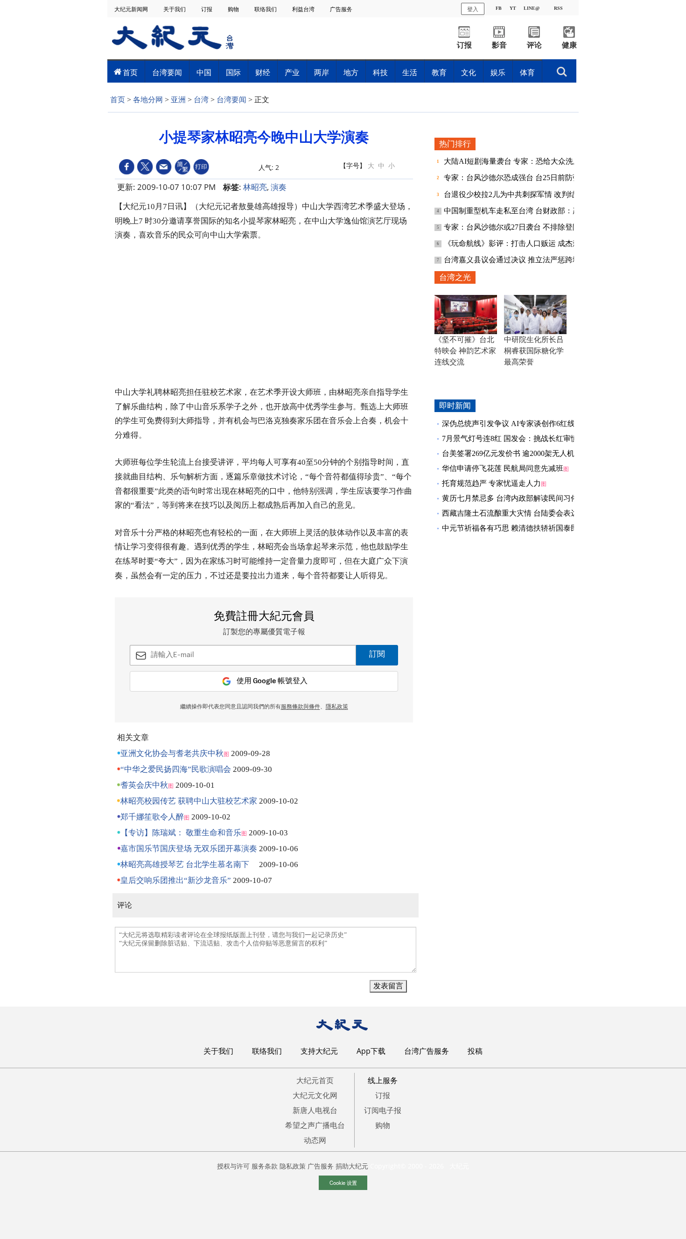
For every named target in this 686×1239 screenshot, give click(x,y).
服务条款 (265, 1166)
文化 (468, 72)
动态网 (315, 1140)
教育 (439, 72)
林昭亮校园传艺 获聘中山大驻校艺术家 (188, 801)
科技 (380, 72)
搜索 (561, 69)
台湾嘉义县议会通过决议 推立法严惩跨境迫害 (520, 260)
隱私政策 (337, 707)
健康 (569, 45)
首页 (130, 72)
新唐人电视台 (315, 1110)
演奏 (279, 187)
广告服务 (342, 9)
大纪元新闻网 (131, 9)
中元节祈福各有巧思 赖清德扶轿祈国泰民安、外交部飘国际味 (543, 528)
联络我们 (266, 9)
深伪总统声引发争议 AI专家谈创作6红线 (508, 423)
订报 (207, 9)
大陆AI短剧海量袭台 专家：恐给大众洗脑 (513, 161)
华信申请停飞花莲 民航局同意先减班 (502, 468)
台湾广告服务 (426, 1051)
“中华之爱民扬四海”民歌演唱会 (175, 769)
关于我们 (175, 9)
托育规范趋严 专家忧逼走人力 (491, 483)
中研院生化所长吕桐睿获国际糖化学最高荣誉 (534, 351)
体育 (527, 72)
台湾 (201, 100)
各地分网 (148, 100)
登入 (472, 9)
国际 (233, 72)
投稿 (475, 1051)
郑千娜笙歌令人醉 (152, 816)
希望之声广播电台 (315, 1125)
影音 (499, 45)
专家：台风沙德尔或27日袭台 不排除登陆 (513, 227)
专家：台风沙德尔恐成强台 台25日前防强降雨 (520, 178)
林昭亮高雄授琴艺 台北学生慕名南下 (188, 864)
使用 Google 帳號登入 (272, 681)
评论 (534, 45)
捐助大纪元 (352, 1166)
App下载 (371, 1051)
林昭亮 (255, 187)
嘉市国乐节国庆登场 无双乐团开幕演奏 (188, 848)
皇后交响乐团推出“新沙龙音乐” (175, 880)
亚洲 (178, 100)
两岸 (321, 72)
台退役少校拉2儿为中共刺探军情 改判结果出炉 (522, 194)
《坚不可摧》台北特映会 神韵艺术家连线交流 (465, 351)
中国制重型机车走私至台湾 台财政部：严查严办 (524, 211)
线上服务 (383, 1080)
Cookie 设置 (343, 1182)
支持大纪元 (319, 1051)
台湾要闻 (167, 72)
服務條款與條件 (300, 707)
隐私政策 (293, 1166)
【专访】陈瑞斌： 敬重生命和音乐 (180, 832)
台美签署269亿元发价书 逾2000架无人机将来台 (519, 453)
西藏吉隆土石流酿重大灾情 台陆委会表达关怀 (517, 513)
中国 (203, 72)
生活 (409, 72)
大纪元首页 (315, 1080)
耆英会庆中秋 (144, 785)
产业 (292, 72)
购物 (234, 9)
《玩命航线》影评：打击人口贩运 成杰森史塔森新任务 (535, 243)
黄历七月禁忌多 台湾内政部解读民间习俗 (510, 498)
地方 (350, 72)
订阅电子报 (382, 1110)
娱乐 (497, 72)
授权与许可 (233, 1166)
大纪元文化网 (315, 1095)
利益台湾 (304, 9)
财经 (262, 72)
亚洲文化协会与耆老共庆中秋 (172, 753)
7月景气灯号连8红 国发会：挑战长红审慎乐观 (517, 438)
